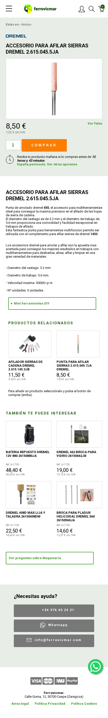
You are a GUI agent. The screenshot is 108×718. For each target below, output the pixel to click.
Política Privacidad (50, 703)
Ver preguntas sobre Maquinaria (35, 558)
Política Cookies (84, 703)
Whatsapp (58, 625)
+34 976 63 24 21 (58, 610)
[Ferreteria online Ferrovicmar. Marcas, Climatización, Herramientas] (40, 9)
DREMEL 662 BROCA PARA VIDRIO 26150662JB (76, 454)
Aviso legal (20, 703)
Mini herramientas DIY (31, 303)
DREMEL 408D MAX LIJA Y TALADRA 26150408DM (25, 514)
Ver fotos (95, 123)
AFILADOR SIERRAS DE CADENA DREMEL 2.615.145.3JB (25, 365)
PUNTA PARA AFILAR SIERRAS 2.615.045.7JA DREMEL (74, 365)
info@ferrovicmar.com (58, 640)
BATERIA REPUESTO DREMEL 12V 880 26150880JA (27, 454)
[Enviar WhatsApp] (95, 666)
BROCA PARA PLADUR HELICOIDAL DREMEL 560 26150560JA (76, 516)
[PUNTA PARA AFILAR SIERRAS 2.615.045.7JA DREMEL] (78, 344)
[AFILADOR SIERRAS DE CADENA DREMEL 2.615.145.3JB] (29, 344)
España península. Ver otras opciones (47, 164)
